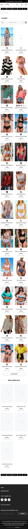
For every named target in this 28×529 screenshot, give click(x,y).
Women (6, 12)
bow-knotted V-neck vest (7, 406)
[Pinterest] (9, 499)
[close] (26, 1)
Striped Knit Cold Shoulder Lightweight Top (21, 406)
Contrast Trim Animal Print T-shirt (7, 464)
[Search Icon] (17, 4)
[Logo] (7, 4)
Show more (14, 374)
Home (2, 12)
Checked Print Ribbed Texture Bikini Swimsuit (7, 435)
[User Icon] (21, 4)
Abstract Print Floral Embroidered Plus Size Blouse (21, 435)
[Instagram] (5, 499)
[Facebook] (2, 499)
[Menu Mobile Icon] (2, 4)
